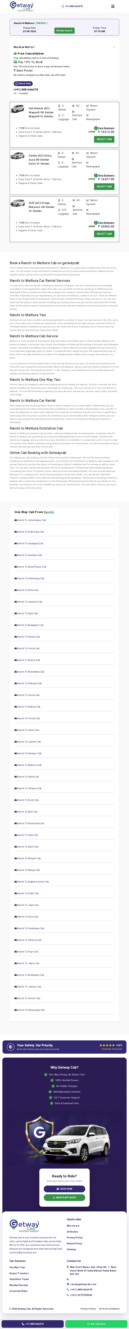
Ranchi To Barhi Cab (27, 846)
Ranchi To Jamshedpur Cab (31, 520)
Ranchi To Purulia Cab (28, 718)
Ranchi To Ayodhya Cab (29, 555)
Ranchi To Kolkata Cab (29, 706)
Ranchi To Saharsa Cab (29, 940)
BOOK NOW (66, 1189)
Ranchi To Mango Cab (28, 870)
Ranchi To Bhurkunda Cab (30, 823)
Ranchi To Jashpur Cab (29, 986)
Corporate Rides (18, 1291)
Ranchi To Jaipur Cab (28, 963)
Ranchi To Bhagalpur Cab (30, 625)
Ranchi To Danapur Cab (29, 753)
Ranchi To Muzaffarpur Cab (31, 567)
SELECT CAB (104, 139)
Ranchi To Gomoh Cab (28, 998)
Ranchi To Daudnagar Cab (30, 928)
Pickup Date (29, 28)
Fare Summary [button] (106, 128)
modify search (64, 30)
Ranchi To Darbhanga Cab (30, 578)
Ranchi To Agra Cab (27, 613)
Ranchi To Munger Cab (29, 858)
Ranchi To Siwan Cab (28, 730)
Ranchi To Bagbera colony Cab (33, 881)
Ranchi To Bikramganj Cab (31, 1010)
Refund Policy (74, 1243)
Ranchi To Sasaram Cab (29, 602)
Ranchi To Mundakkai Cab (30, 671)
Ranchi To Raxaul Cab (28, 636)
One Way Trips (17, 1267)
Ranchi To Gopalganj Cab (30, 543)
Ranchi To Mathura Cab (29, 765)
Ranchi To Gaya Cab (27, 835)
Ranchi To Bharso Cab (28, 660)
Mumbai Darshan (18, 1285)
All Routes (72, 1231)
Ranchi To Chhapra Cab (29, 788)
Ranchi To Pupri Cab (27, 951)
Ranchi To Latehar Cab (29, 741)
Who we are (73, 1226)
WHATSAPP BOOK (66, 1197)
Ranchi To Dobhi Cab (28, 893)
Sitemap (71, 1249)
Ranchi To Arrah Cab (28, 800)
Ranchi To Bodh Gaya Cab (30, 532)
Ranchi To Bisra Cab (27, 916)
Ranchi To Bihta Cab (27, 590)
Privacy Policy (75, 1237)
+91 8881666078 (73, 6)
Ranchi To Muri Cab (27, 811)
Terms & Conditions (109, 1309)
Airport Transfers (19, 1273)
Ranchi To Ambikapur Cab (30, 975)
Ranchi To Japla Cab (28, 905)
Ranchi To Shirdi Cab (28, 776)
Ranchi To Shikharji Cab (29, 683)
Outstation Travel (19, 1279)
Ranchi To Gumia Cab (28, 695)
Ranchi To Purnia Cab (28, 648)
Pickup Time (99, 28)
